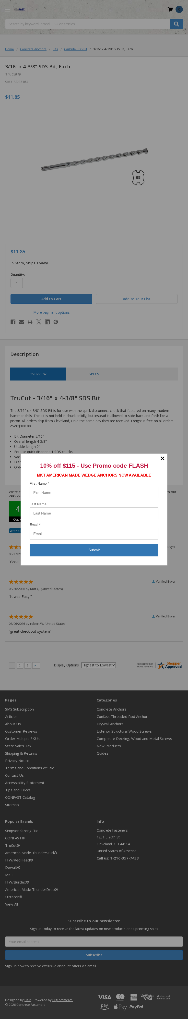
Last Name (38, 504)
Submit (94, 550)
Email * (35, 525)
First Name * (39, 483)
